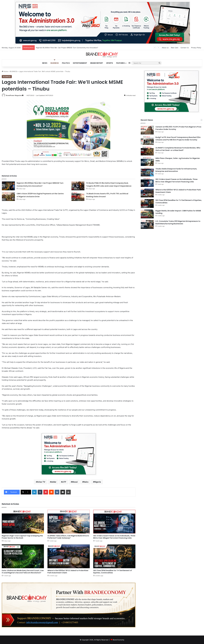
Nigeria (97, 482)
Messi (75, 482)
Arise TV (41, 482)
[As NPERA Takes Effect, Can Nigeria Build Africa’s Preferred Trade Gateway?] (68, 522)
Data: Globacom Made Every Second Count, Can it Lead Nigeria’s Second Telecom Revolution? (23, 571)
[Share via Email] (62, 492)
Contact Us (185, 48)
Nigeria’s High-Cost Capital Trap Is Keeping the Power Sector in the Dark (22, 537)
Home (5, 71)
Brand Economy (118, 640)
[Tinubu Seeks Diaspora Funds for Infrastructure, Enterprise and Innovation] (147, 172)
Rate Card (174, 48)
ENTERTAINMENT (80, 63)
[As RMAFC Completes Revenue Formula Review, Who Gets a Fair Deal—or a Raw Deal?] (147, 151)
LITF (64, 482)
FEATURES (120, 63)
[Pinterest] (45, 492)
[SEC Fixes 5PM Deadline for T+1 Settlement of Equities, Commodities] (114, 556)
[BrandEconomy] (102, 55)
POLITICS (66, 63)
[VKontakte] (57, 492)
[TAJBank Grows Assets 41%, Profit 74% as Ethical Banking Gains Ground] (77, 196)
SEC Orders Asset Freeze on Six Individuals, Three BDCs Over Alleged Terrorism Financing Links (114, 537)
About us (165, 48)
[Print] (68, 492)
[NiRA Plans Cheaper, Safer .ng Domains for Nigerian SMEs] (147, 161)
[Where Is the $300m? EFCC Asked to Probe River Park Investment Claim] (68, 556)
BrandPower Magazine (14, 95)
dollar (53, 482)
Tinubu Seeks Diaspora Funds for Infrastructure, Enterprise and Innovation (176, 170)
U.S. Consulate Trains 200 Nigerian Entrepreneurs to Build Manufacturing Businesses (177, 222)
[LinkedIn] (34, 492)
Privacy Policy (196, 48)
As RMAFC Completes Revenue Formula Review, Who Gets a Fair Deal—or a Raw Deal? (177, 149)
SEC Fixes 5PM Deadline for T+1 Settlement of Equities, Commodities (112, 571)
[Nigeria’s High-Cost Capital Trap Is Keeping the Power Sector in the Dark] (23, 521)
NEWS (44, 63)
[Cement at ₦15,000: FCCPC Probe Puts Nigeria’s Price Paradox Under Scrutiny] (147, 130)
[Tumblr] (40, 492)
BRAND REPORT (96, 63)
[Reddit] (51, 492)
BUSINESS (55, 63)
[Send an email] (22, 95)
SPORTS (109, 63)
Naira (85, 482)
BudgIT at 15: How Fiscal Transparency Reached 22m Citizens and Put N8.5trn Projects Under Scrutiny (178, 138)
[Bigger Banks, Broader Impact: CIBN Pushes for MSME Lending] (147, 214)
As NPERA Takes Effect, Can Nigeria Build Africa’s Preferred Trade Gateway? (68, 537)
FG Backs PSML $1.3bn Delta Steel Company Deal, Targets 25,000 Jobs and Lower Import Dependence (74, 48)
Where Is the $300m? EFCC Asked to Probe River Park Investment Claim (67, 571)
